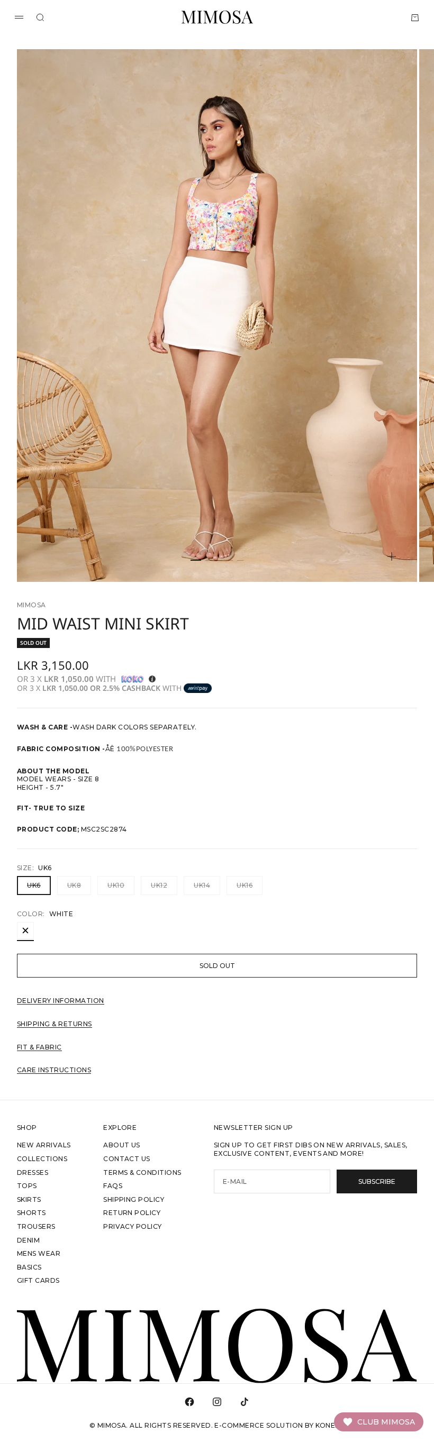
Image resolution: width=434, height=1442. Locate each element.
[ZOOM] (391, 556)
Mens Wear (38, 1253)
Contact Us (126, 1159)
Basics (29, 1267)
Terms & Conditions (142, 1172)
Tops (27, 1186)
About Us (121, 1145)
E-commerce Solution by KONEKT (279, 1425)
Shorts (31, 1213)
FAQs (112, 1186)
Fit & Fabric (39, 1047)
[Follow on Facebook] (189, 1402)
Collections (42, 1159)
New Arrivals (44, 1145)
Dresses (32, 1172)
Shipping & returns (54, 1024)
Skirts (29, 1199)
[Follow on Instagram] (217, 1402)
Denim (28, 1240)
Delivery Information (60, 1001)
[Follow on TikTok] (244, 1402)
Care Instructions (54, 1070)
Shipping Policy (133, 1199)
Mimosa (31, 605)
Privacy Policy (132, 1226)
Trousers (36, 1226)
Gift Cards (38, 1280)
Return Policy (131, 1213)
